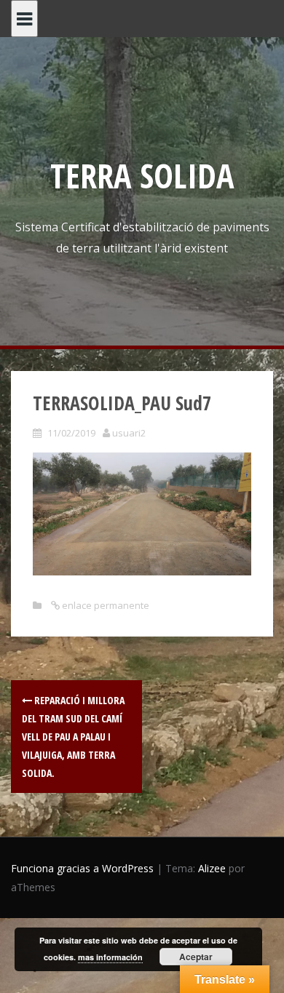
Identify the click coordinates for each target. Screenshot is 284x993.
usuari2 (129, 432)
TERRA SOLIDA (142, 175)
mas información (110, 957)
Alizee (212, 868)
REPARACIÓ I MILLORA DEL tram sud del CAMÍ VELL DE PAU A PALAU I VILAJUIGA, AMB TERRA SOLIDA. (73, 737)
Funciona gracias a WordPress (82, 868)
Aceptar (196, 956)
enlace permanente (104, 605)
